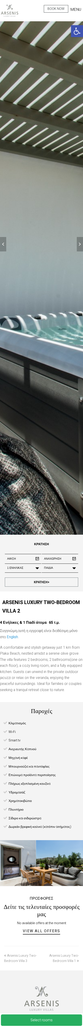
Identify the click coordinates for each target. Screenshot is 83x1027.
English (12, 637)
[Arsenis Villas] (9, 11)
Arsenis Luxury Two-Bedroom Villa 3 (20, 958)
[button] (77, 31)
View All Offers (41, 931)
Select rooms (41, 1020)
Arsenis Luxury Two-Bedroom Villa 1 (64, 958)
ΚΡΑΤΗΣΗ (41, 582)
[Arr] (3, 244)
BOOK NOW (56, 8)
